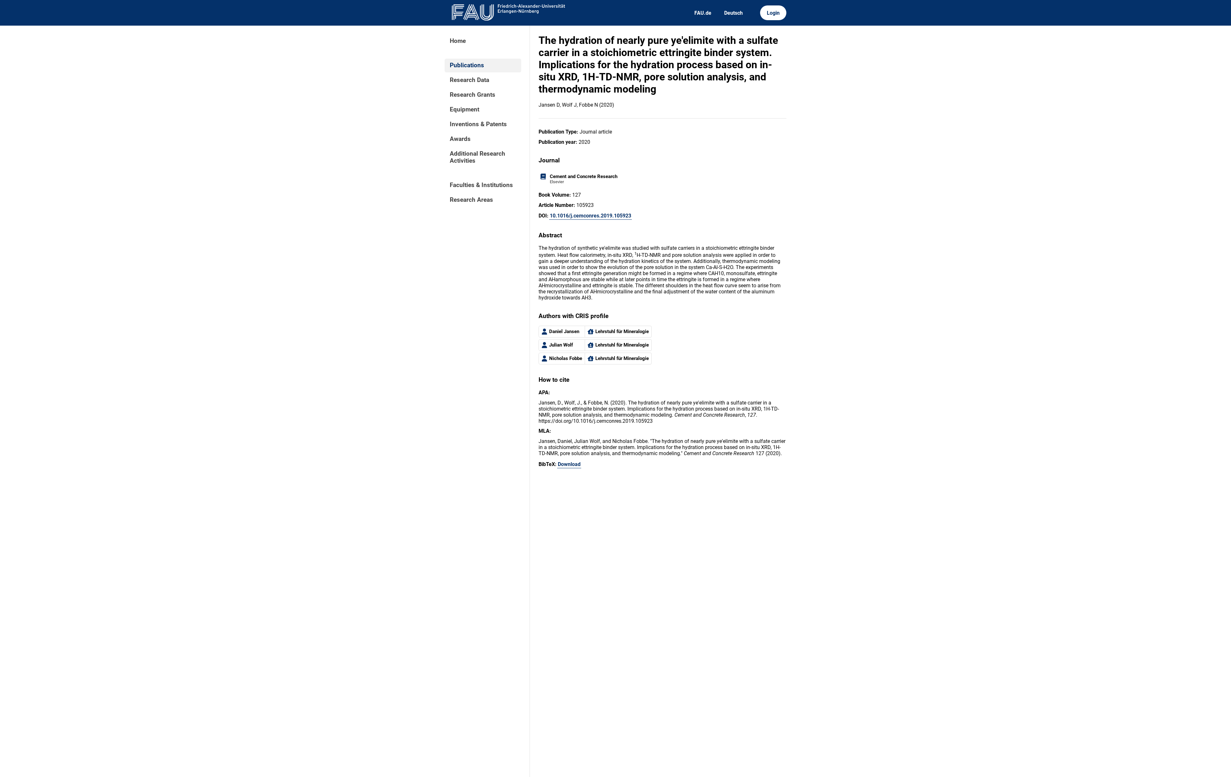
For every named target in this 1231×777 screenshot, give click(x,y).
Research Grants (472, 94)
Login (773, 13)
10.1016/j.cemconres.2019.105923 (590, 216)
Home (458, 41)
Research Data (469, 80)
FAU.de (702, 13)
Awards (460, 139)
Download (569, 464)
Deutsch (733, 13)
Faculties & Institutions (481, 185)
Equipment (464, 109)
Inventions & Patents (478, 124)
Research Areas (471, 199)
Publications (467, 65)
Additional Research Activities (477, 157)
